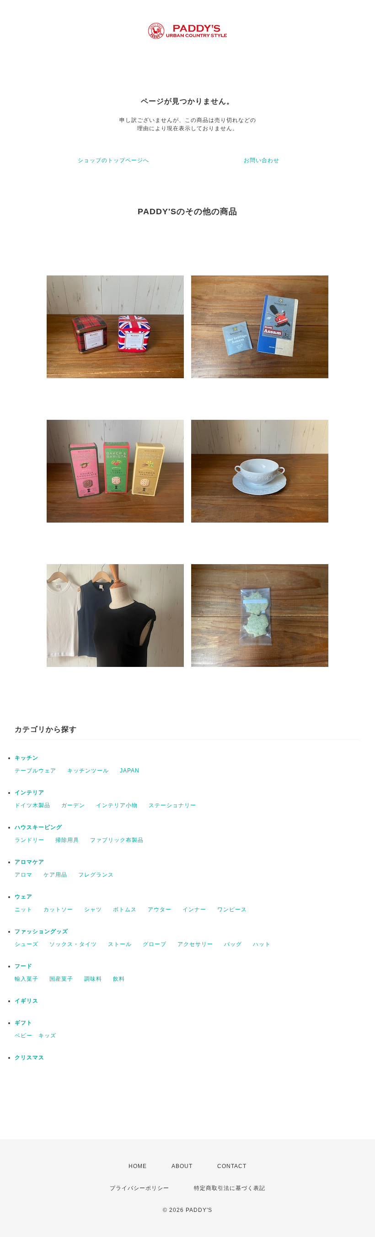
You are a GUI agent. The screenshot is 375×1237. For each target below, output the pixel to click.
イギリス (26, 1001)
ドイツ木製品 (32, 805)
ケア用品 (55, 875)
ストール (120, 944)
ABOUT (182, 1166)
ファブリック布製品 (117, 840)
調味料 (93, 979)
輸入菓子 (26, 979)
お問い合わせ (261, 160)
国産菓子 (61, 979)
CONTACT (231, 1166)
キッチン (26, 758)
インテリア (29, 792)
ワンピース (232, 909)
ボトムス (125, 909)
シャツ (93, 909)
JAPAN (129, 770)
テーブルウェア (35, 770)
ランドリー (29, 840)
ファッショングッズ (41, 931)
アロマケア (29, 862)
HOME (138, 1166)
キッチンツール (88, 770)
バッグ (233, 944)
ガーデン (73, 805)
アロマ (23, 875)
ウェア (23, 896)
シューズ (26, 944)
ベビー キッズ (35, 1035)
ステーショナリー (172, 805)
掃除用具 (67, 840)
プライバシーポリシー (139, 1188)
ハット (262, 944)
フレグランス (96, 875)
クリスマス (29, 1057)
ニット (23, 909)
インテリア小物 (117, 805)
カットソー (58, 909)
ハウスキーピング (38, 827)
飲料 (119, 979)
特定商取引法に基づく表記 (229, 1188)
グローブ (154, 944)
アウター (159, 909)
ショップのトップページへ (113, 160)
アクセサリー (195, 944)
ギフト (23, 1023)
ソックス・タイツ (73, 944)
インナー (194, 909)
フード (23, 966)
